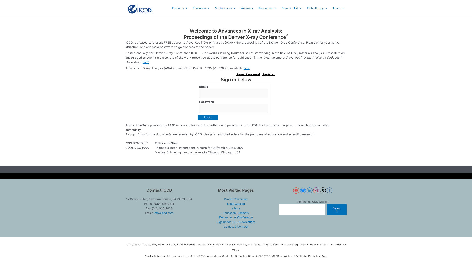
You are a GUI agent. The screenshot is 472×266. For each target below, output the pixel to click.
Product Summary (236, 199)
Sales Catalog (236, 203)
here (247, 68)
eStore (236, 208)
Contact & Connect (236, 226)
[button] (179, 8)
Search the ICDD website (312, 201)
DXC (146, 62)
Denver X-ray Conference (236, 217)
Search (337, 210)
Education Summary (236, 213)
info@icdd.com (163, 213)
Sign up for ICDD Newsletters (236, 222)
